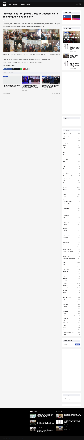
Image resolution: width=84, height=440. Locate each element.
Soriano (71, 313)
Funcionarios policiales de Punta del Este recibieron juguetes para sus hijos (72, 415)
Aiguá (71, 138)
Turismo (71, 325)
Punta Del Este (71, 287)
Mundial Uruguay (71, 256)
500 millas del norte (71, 136)
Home (80, 438)
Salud (71, 301)
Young (71, 334)
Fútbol (71, 217)
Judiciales (8, 10)
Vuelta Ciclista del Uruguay (71, 332)
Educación (71, 196)
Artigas (71, 145)
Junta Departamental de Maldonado (71, 227)
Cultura (71, 180)
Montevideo (71, 246)
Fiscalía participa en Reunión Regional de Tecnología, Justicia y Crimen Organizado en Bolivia (50, 86)
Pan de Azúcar (71, 269)
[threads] (67, 22)
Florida (71, 213)
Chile (71, 161)
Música (71, 262)
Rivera (71, 292)
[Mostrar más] (29, 69)
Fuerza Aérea (71, 215)
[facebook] (67, 16)
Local (28, 4)
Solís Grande (71, 311)
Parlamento (71, 271)
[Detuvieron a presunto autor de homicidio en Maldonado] (66, 56)
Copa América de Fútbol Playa (71, 175)
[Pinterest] (24, 69)
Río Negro (71, 290)
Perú (71, 276)
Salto (71, 299)
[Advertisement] (71, 93)
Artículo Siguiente (55, 93)
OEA (71, 264)
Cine (71, 166)
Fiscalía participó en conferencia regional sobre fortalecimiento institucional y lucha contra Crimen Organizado (30, 87)
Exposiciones (71, 208)
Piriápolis (71, 278)
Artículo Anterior (6, 93)
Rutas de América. (71, 297)
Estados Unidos (71, 203)
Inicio (4, 0)
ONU (71, 266)
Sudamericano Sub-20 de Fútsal (71, 315)
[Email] (26, 69)
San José (71, 306)
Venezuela (71, 329)
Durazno (71, 189)
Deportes (71, 187)
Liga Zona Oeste (71, 235)
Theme (21, 438)
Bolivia (71, 150)
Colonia (71, 171)
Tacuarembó (71, 318)
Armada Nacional (71, 143)
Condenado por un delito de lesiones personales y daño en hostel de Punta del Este (75, 47)
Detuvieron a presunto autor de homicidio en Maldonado (74, 56)
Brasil (71, 152)
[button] (77, 4)
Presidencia (71, 285)
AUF (71, 147)
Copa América (71, 173)
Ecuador (71, 194)
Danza (71, 185)
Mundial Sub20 (71, 253)
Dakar (71, 182)
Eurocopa (71, 206)
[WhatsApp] (21, 69)
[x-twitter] (76, 16)
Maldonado (71, 237)
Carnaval (71, 157)
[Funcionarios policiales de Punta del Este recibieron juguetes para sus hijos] (59, 416)
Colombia (71, 168)
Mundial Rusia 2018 (71, 249)
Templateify (9, 438)
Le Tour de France (71, 233)
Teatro (71, 320)
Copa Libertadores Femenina (71, 178)
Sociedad (12, 0)
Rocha (71, 294)
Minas (71, 244)
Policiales (7, 0)
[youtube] (67, 19)
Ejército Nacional (71, 199)
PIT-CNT (71, 280)
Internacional (71, 222)
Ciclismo (71, 164)
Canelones (71, 154)
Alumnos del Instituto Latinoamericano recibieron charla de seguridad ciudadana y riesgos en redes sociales (45, 422)
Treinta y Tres (71, 322)
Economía (71, 192)
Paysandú (71, 273)
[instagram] (76, 19)
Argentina (71, 140)
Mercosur (71, 240)
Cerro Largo (71, 159)
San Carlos (71, 304)
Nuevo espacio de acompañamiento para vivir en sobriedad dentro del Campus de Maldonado (45, 415)
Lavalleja (71, 230)
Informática (71, 220)
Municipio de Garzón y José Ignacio (71, 259)
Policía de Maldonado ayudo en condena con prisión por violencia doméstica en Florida (75, 64)
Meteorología (71, 242)
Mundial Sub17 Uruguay (71, 251)
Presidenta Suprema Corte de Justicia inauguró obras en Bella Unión (11, 86)
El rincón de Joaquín (71, 201)
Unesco (71, 327)
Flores (71, 210)
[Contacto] (76, 22)
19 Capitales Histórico (71, 133)
